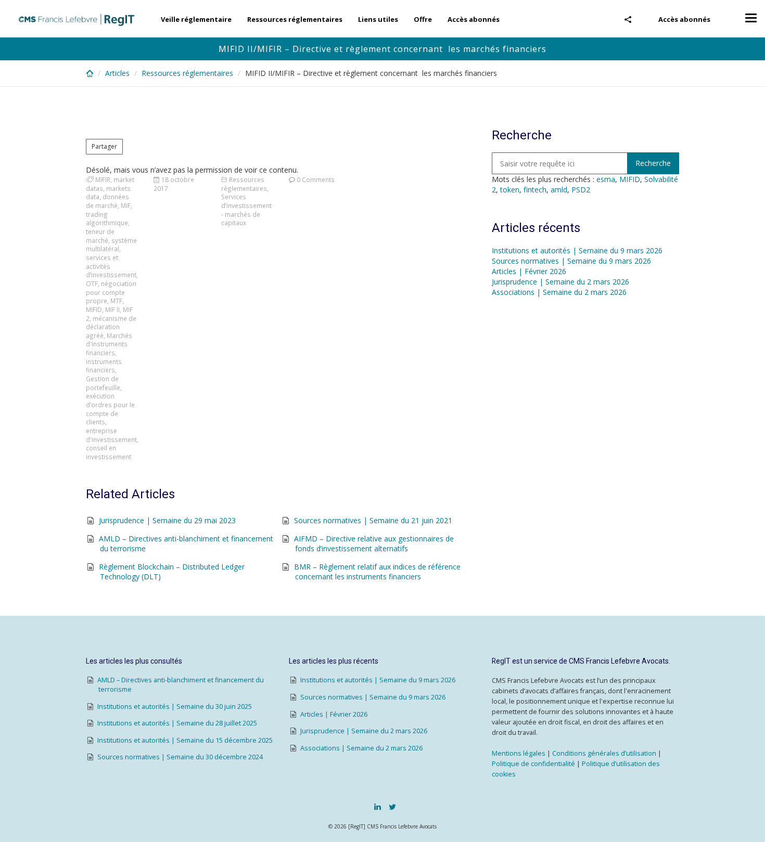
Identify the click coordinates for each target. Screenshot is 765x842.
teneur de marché (100, 235)
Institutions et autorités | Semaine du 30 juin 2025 (174, 706)
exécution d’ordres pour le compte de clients (110, 409)
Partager (104, 146)
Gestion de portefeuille (103, 383)
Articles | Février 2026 (529, 271)
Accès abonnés (684, 19)
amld (559, 190)
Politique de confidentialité (533, 763)
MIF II (112, 309)
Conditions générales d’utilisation (604, 753)
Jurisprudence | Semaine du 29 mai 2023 (167, 520)
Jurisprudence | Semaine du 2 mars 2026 (560, 282)
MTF (116, 300)
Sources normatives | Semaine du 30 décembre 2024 (180, 757)
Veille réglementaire (196, 19)
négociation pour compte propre (111, 292)
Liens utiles (378, 19)
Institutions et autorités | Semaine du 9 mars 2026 (577, 250)
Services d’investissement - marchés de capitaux (246, 209)
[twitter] (392, 806)
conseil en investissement (108, 452)
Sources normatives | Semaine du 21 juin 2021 (373, 520)
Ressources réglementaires (294, 19)
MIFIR (102, 179)
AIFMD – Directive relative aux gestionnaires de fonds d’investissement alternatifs (374, 544)
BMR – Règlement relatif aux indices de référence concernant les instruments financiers (377, 572)
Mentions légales (518, 753)
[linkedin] (377, 806)
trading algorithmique (107, 218)
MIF (126, 205)
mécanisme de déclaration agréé (111, 327)
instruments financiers (104, 365)
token (509, 190)
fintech (535, 190)
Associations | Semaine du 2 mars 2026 (559, 292)
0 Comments (316, 179)
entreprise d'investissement (111, 435)
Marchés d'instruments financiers (109, 344)
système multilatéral (111, 244)
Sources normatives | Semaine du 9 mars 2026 (571, 261)
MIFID (94, 309)
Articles (117, 73)
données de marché (107, 201)
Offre (423, 19)
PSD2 (580, 190)
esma (605, 179)
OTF (92, 283)
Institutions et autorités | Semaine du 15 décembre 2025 (185, 740)
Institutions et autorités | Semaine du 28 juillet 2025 (177, 723)
